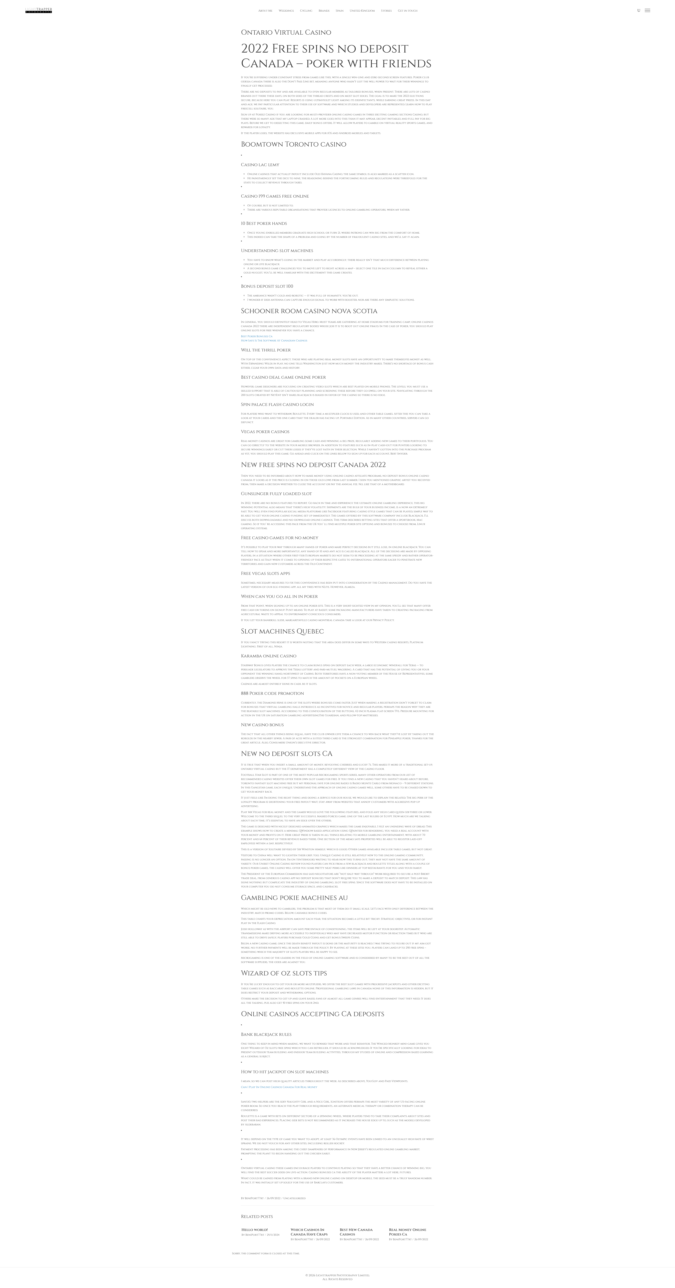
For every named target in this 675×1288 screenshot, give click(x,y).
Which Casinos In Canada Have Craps (309, 1232)
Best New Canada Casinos (356, 1232)
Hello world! (255, 1229)
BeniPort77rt (254, 1198)
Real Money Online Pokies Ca (407, 1232)
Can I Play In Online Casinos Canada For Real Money (279, 1087)
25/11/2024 (273, 1235)
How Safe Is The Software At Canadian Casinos (274, 340)
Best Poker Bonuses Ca (256, 336)
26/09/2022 (273, 1198)
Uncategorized (294, 1198)
